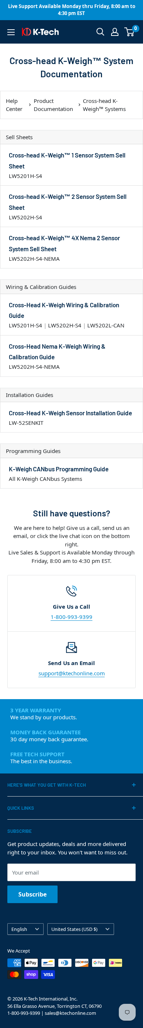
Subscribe (32, 894)
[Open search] (100, 32)
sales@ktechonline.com (70, 1013)
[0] (129, 31)
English (19, 929)
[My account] (114, 32)
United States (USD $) (74, 929)
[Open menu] (11, 32)
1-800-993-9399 (71, 616)
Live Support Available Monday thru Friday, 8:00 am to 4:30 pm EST (71, 10)
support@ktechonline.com (71, 673)
